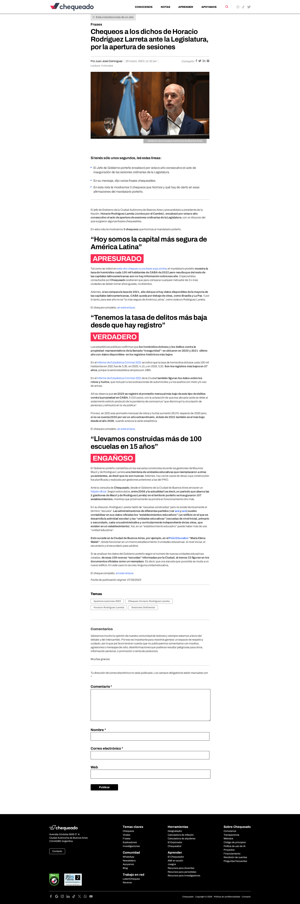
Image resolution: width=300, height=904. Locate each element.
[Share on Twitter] (200, 61)
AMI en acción (175, 860)
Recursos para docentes (181, 868)
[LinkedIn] (69, 896)
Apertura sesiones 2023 (107, 601)
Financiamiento (232, 853)
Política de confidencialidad (227, 896)
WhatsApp (128, 856)
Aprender (185, 7)
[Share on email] (208, 61)
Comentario (101, 686)
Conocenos (143, 7)
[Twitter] (81, 896)
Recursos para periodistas (182, 872)
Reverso (127, 882)
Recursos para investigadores (184, 875)
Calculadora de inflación (181, 835)
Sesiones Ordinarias (143, 607)
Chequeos (128, 831)
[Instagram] (63, 896)
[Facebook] (52, 896)
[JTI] (73, 880)
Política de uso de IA (234, 846)
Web (94, 767)
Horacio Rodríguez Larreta (109, 607)
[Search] (226, 6)
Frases (96, 24)
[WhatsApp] (86, 896)
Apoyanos (208, 7)
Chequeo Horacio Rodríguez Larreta (149, 601)
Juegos (172, 864)
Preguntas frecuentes (235, 861)
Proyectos (229, 850)
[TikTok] (75, 896)
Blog (125, 868)
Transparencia (231, 835)
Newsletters (129, 860)
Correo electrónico (107, 748)
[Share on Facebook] (197, 61)
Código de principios (235, 842)
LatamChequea (131, 879)
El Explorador (175, 842)
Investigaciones (131, 846)
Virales (126, 835)
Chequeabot (174, 846)
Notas (165, 7)
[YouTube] (91, 896)
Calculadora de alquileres (181, 838)
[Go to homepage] (77, 7)
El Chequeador (176, 856)
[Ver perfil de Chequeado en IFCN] (54, 880)
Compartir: (188, 61)
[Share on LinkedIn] (204, 61)
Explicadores (130, 842)
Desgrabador (175, 831)
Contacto (57, 851)
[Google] (58, 896)
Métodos (228, 838)
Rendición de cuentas (235, 857)
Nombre (98, 730)
